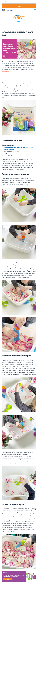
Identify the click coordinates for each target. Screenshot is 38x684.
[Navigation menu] (35, 10)
